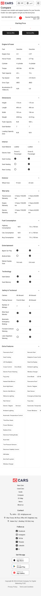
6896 (14, 514)
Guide (20, 492)
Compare (21, 495)
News (21, 502)
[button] (38, 3)
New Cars (20, 485)
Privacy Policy (12, 587)
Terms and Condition (26, 587)
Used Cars (20, 489)
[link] (20, 560)
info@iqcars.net (26, 514)
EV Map (20, 498)
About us (20, 505)
